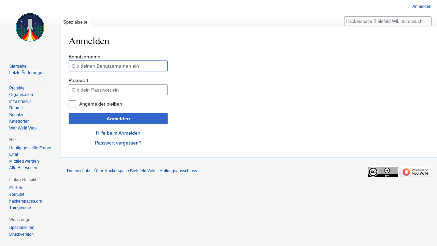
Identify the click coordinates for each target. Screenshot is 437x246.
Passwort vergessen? (118, 143)
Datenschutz (78, 170)
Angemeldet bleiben (100, 104)
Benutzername (84, 56)
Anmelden (118, 118)
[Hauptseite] (30, 27)
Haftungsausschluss (178, 170)
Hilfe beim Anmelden (118, 133)
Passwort (78, 80)
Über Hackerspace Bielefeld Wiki (124, 170)
